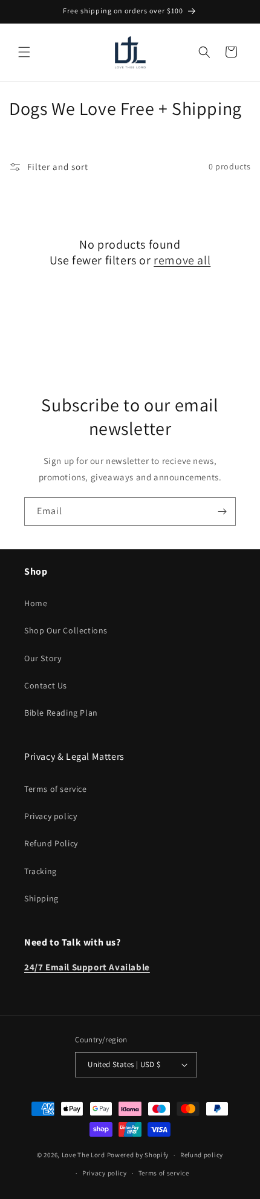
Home (35, 603)
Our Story (42, 658)
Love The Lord (83, 1155)
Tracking (40, 871)
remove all (182, 260)
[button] (24, 52)
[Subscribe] (222, 511)
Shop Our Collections (66, 630)
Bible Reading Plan (61, 712)
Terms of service (55, 788)
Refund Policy (51, 843)
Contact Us (45, 685)
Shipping (41, 898)
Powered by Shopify (138, 1155)
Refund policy (201, 1155)
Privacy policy (50, 816)
